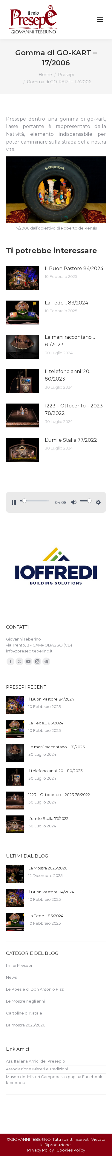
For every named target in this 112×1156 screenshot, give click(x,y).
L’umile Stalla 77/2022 (71, 440)
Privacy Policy (40, 1150)
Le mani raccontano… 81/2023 (70, 341)
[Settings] (98, 502)
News (11, 977)
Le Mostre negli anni (25, 1001)
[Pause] (14, 502)
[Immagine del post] (22, 278)
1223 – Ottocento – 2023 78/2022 (74, 409)
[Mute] (74, 502)
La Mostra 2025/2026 (47, 868)
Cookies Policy (70, 1150)
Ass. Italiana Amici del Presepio (35, 1061)
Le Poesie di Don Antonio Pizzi (35, 989)
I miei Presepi (19, 965)
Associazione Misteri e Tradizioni (37, 1068)
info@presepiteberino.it (29, 651)
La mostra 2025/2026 (25, 1025)
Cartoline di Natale (24, 1013)
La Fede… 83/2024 (66, 303)
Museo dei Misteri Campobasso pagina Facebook (54, 1076)
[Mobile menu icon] (100, 19)
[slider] (34, 501)
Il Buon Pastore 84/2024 (74, 268)
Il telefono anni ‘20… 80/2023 (69, 375)
